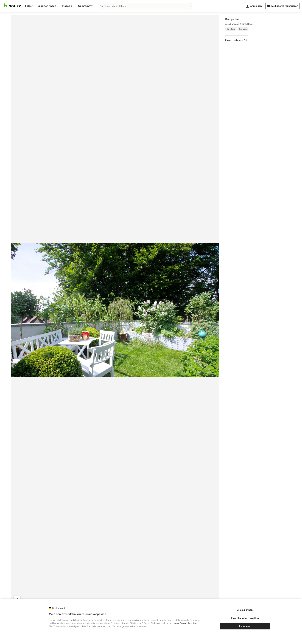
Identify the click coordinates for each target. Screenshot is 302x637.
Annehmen (245, 626)
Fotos (28, 5)
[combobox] (145, 6)
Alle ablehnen (245, 609)
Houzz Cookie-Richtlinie (185, 623)
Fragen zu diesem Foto (236, 40)
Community (85, 5)
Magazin (67, 5)
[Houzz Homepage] (12, 5)
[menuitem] (29, 5)
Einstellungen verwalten (245, 618)
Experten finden (47, 5)
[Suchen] (102, 6)
